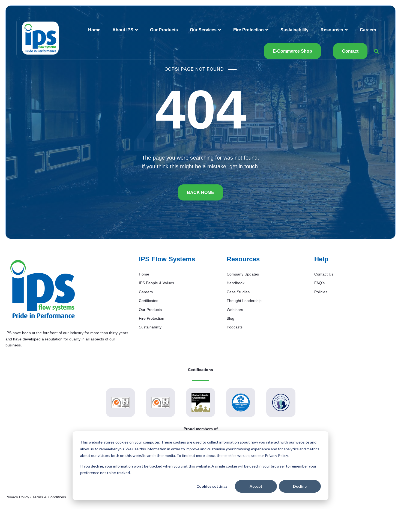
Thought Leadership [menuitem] (244, 300)
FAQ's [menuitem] (319, 283)
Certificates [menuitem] (148, 300)
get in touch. (244, 166)
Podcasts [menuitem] (235, 327)
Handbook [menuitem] (235, 283)
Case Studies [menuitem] (238, 292)
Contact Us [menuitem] (323, 274)
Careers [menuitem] (146, 292)
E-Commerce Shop (292, 51)
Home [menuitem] (144, 274)
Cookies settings (212, 486)
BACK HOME (200, 192)
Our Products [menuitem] (150, 309)
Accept (256, 486)
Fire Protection (248, 30)
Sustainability (294, 30)
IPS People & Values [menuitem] (156, 283)
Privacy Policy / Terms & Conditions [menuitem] (35, 497)
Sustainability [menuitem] (150, 327)
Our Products (164, 30)
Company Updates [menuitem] (243, 274)
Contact (350, 51)
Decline (300, 486)
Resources (332, 30)
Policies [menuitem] (320, 292)
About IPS (122, 30)
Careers (368, 30)
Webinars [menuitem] (235, 309)
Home (94, 30)
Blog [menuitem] (230, 318)
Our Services (203, 30)
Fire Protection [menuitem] (151, 318)
